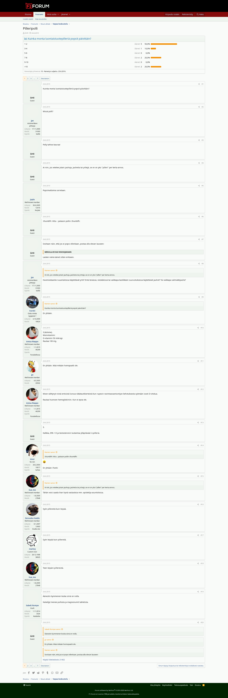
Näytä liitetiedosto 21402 (54, 659)
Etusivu (28, 14)
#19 (202, 592)
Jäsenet (64, 14)
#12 (202, 389)
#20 (202, 622)
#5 (203, 186)
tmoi (32, 459)
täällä (38, 134)
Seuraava (44, 78)
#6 (203, 216)
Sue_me (32, 490)
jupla (32, 199)
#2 (203, 107)
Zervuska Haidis (32, 518)
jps (32, 120)
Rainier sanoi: (50, 270)
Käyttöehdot (167, 685)
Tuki (191, 685)
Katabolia (36, 616)
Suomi (28, 685)
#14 (202, 445)
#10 (202, 328)
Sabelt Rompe (32, 605)
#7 (203, 239)
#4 (203, 163)
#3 (203, 140)
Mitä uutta (51, 14)
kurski (32, 310)
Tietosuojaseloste (181, 685)
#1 (203, 84)
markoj (32, 549)
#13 (202, 422)
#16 (202, 504)
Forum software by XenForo (114, 690)
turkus (37, 470)
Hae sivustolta (40, 19)
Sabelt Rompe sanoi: (53, 629)
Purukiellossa (35, 355)
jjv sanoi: (48, 639)
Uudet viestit (28, 19)
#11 (202, 361)
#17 (202, 535)
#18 (202, 563)
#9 (203, 297)
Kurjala (37, 210)
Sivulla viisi (36, 529)
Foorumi (39, 14)
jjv (32, 374)
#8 (203, 263)
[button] (58, 14)
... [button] (34, 78)
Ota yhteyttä (155, 685)
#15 (202, 476)
